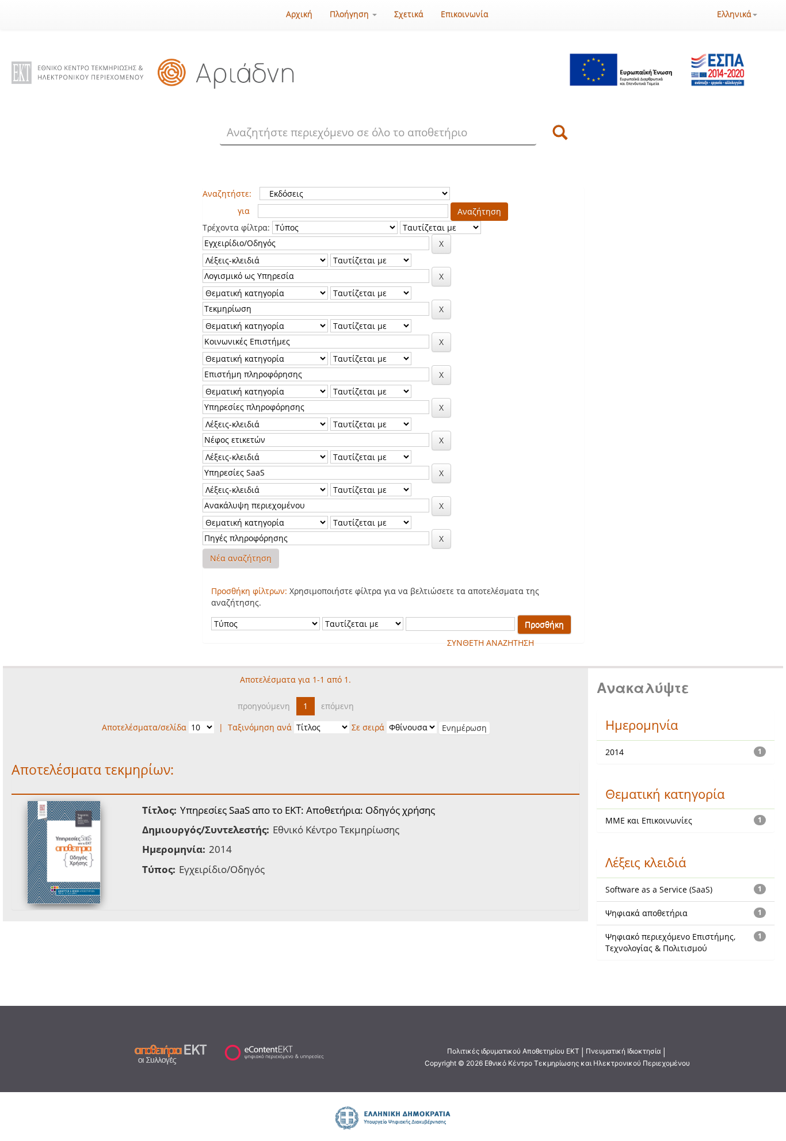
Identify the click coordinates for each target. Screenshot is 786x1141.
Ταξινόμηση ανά (260, 727)
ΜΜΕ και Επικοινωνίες (648, 820)
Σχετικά (408, 14)
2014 (614, 751)
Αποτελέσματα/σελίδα (144, 727)
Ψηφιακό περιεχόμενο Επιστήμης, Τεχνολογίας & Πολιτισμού (670, 942)
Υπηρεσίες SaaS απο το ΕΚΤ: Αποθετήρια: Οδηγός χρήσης (307, 810)
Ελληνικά (734, 14)
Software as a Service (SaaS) (658, 889)
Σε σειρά (368, 727)
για (244, 210)
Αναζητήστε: (227, 193)
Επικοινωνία (465, 14)
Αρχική (299, 14)
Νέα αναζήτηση (241, 558)
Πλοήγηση (350, 14)
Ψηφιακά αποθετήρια (646, 913)
